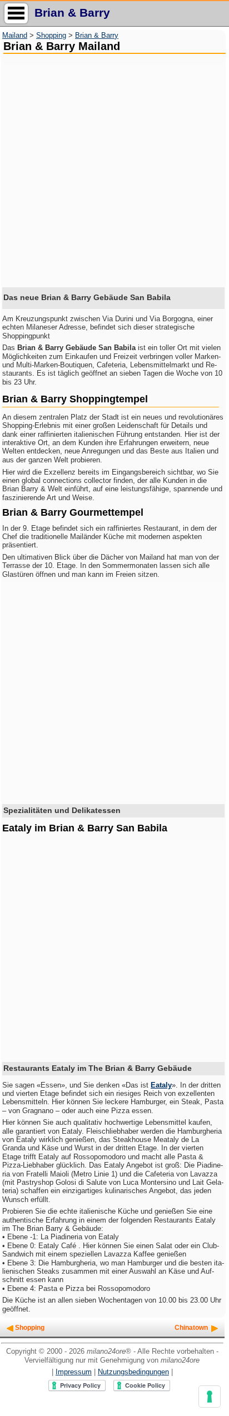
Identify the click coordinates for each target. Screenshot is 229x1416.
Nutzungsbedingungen (133, 1372)
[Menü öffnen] (16, 13)
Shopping (51, 35)
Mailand (14, 35)
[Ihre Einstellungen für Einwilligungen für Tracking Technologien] (209, 1396)
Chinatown (191, 1328)
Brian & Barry (96, 35)
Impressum (74, 1372)
